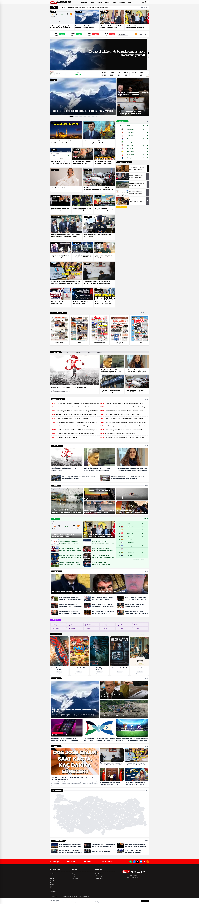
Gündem (84, 2)
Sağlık (51, 889)
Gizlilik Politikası (107, 862)
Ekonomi (107, 2)
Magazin (122, 2)
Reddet (137, 901)
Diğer (129, 2)
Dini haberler (53, 891)
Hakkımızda (75, 878)
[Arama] (146, 2)
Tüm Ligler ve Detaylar (140, 559)
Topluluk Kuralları (99, 878)
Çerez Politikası (99, 874)
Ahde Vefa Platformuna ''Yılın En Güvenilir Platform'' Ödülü (86, 7)
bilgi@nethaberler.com (70, 896)
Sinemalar (55, 634)
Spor (114, 2)
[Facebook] (134, 861)
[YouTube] (144, 861)
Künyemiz (72, 862)
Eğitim (51, 887)
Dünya (92, 2)
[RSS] (147, 861)
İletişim (74, 874)
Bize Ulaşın (56, 862)
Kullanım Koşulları (99, 876)
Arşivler (88, 862)
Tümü (143, 7)
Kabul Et (145, 901)
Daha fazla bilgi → (95, 902)
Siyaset (99, 2)
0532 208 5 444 (56, 896)
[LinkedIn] (141, 861)
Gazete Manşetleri (58, 313)
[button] (146, 7)
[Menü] (148, 2)
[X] (137, 861)
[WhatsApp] (130, 861)
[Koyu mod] (143, 2)
